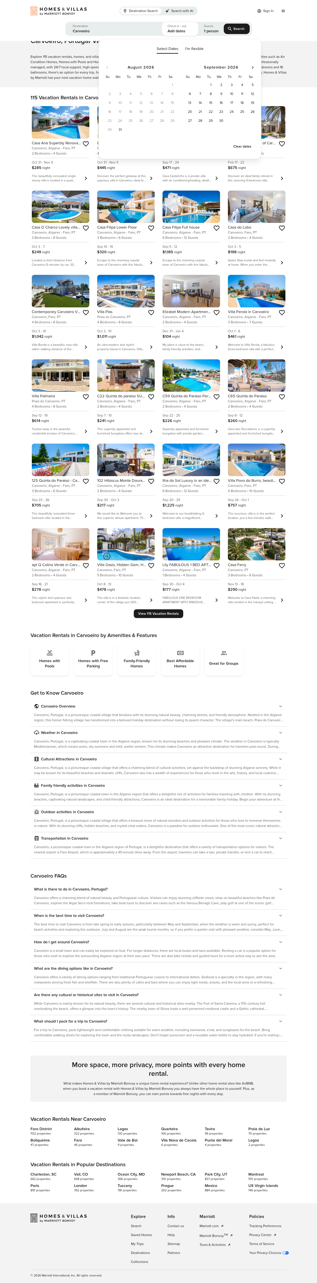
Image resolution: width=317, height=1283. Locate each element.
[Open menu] (283, 10)
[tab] (140, 10)
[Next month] (253, 67)
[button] (113, 29)
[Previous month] (107, 67)
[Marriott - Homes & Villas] (61, 11)
